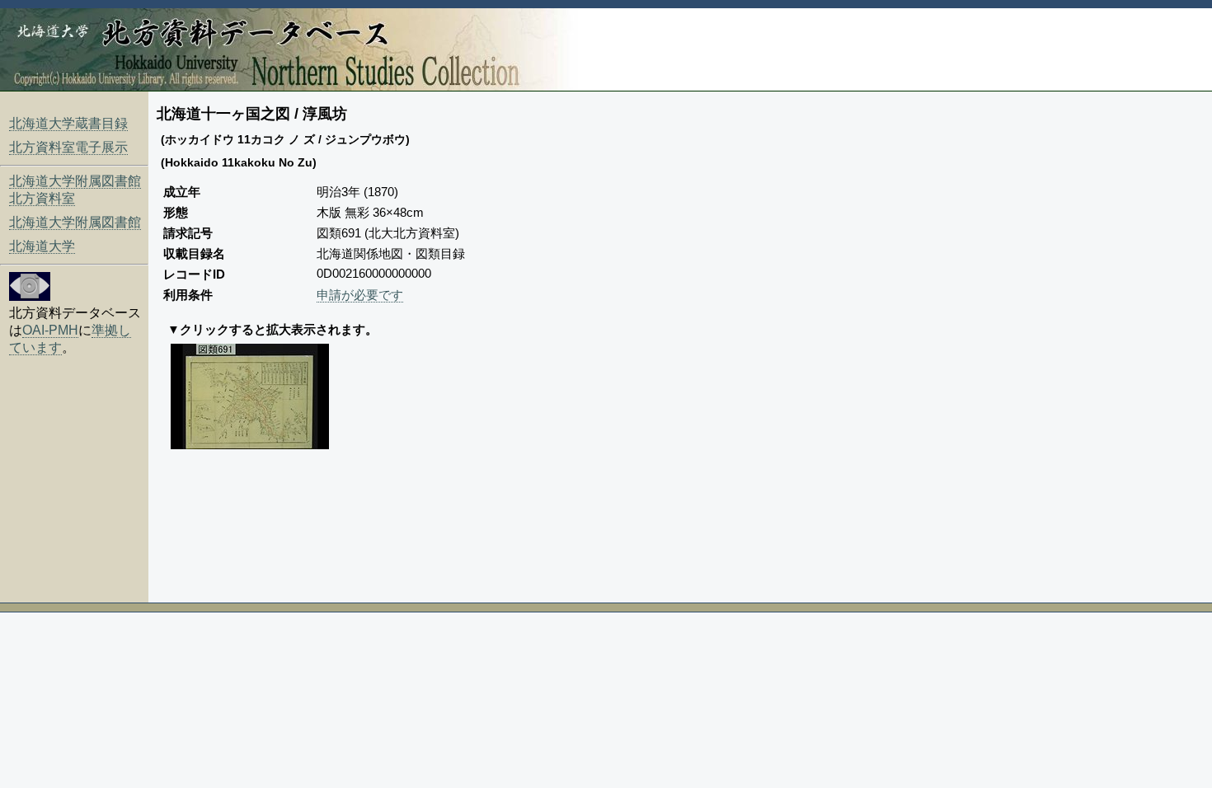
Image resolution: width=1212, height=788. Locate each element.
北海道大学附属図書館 (75, 222)
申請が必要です (360, 295)
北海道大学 (42, 246)
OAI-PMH (50, 330)
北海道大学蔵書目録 (68, 123)
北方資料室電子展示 (68, 147)
